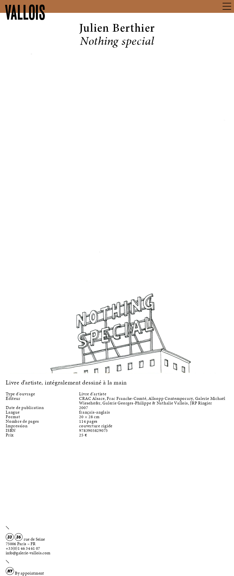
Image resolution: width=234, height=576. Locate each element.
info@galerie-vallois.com (28, 553)
